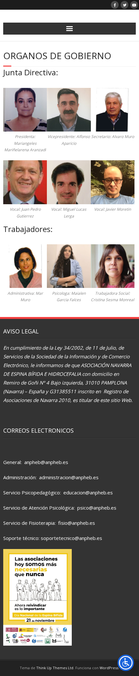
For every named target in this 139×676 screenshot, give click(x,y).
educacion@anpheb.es (88, 492)
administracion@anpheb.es (69, 477)
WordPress (109, 667)
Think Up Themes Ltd (54, 667)
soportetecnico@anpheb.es (71, 538)
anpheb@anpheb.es (46, 462)
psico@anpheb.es (96, 507)
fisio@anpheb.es (76, 523)
